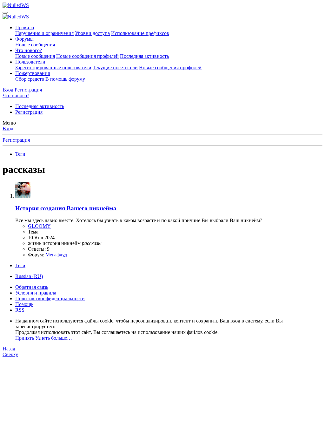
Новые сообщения (35, 44)
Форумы (24, 39)
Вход (8, 128)
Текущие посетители (115, 67)
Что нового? (28, 50)
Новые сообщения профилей (87, 56)
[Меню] (5, 13)
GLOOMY (39, 226)
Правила (24, 27)
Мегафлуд (56, 254)
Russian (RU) (29, 276)
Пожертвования (32, 73)
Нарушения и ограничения (44, 33)
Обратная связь (31, 287)
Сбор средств (29, 79)
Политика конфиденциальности (50, 298)
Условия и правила (35, 292)
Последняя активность (144, 56)
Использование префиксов (140, 33)
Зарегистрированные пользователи (53, 67)
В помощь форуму (65, 79)
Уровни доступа (92, 33)
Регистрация (29, 112)
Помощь (24, 304)
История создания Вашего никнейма (65, 208)
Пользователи (30, 61)
